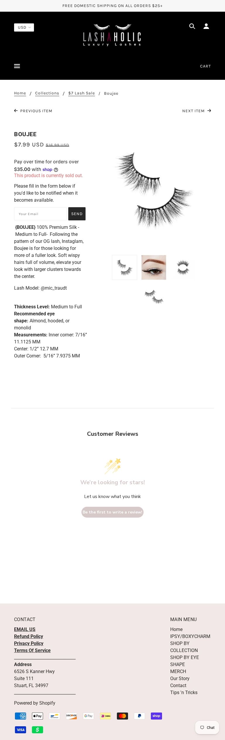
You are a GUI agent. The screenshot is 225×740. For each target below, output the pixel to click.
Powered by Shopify (34, 703)
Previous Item (35, 110)
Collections (47, 93)
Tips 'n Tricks (183, 692)
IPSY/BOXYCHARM (190, 636)
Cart (205, 66)
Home (20, 93)
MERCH (178, 671)
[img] (192, 27)
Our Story (180, 678)
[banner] (112, 35)
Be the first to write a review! (112, 512)
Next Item (194, 110)
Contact (178, 685)
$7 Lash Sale (81, 93)
